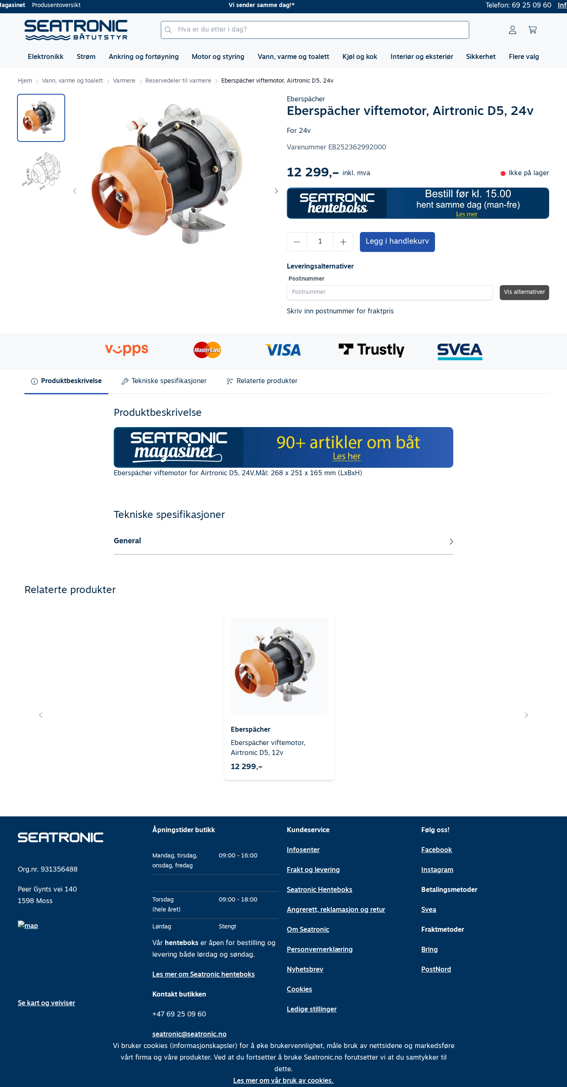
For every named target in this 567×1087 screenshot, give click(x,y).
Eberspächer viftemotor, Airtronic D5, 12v (268, 748)
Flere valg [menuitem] (524, 57)
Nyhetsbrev (305, 970)
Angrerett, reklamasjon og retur (336, 910)
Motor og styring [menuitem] (218, 57)
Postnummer (306, 279)
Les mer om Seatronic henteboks (203, 975)
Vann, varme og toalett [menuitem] (293, 57)
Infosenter (303, 850)
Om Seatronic (308, 930)
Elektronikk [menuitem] (46, 57)
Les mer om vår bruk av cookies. (283, 1081)
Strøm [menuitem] (86, 57)
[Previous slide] (75, 191)
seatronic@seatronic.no (189, 1034)
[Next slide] (276, 191)
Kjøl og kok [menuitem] (359, 57)
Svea (428, 910)
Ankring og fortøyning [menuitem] (144, 57)
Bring (429, 950)
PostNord (436, 970)
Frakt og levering (313, 870)
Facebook (436, 850)
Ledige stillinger (312, 1009)
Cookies (299, 990)
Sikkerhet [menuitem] (481, 57)
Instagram (437, 870)
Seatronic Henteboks (319, 890)
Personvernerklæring (320, 950)
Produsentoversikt (56, 5)
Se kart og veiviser (46, 1003)
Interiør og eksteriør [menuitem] (422, 57)
